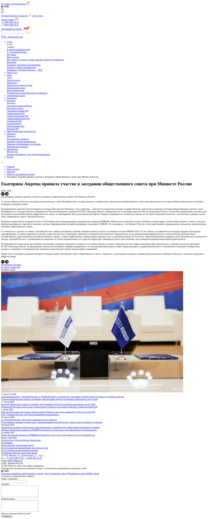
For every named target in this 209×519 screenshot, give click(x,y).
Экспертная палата (16, 95)
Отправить (6, 516)
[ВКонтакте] (3, 194)
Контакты (11, 62)
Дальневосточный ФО (18, 111)
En (2, 12)
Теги (47, 473)
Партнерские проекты (17, 147)
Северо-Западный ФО (17, 116)
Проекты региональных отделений (24, 144)
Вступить (11, 54)
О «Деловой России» (17, 52)
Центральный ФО (15, 126)
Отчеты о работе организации (21, 67)
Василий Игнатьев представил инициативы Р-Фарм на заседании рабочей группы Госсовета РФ (48, 412)
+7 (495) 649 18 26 (10, 22)
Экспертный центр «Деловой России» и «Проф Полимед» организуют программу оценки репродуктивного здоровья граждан (62, 397)
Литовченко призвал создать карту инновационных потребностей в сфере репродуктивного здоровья (50, 427)
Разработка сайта (58, 473)
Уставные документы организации (24, 65)
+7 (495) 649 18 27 (10, 25)
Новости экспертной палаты (21, 174)
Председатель (13, 80)
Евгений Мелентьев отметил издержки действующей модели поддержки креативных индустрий (48, 404)
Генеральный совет (16, 88)
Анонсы (23, 60)
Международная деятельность (21, 131)
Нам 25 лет (12, 72)
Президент (12, 83)
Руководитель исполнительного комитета (27, 93)
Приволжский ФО (16, 113)
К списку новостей (10, 267)
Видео (48, 60)
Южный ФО (13, 129)
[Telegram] (7, 194)
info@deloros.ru (15, 460)
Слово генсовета (36, 60)
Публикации (57, 60)
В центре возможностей (18, 49)
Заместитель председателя (19, 85)
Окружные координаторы (19, 106)
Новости (11, 172)
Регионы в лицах (15, 108)
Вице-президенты (15, 90)
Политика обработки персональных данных (22, 473)
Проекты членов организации (21, 141)
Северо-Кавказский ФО (18, 118)
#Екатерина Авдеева (11, 264)
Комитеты (12, 98)
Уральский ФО (14, 124)
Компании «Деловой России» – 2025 (25, 70)
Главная (11, 166)
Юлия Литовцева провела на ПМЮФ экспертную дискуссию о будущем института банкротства (48, 435)
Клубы (10, 157)
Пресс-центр (13, 169)
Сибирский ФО (14, 121)
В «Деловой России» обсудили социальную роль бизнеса (29, 420)
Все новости (13, 60)
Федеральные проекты (18, 139)
